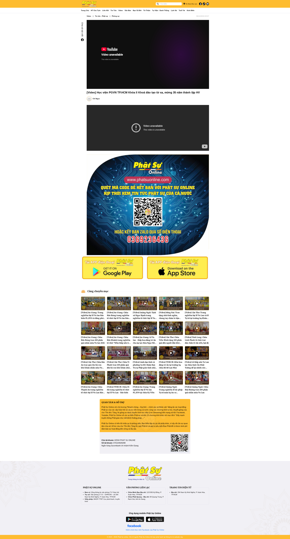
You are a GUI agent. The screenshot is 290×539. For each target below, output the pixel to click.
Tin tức (114, 10)
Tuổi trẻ (182, 10)
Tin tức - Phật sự (101, 16)
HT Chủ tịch (95, 10)
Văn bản (128, 10)
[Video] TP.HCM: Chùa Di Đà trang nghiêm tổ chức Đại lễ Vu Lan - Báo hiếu (118, 390)
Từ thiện (146, 10)
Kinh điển (190, 10)
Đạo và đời (137, 10)
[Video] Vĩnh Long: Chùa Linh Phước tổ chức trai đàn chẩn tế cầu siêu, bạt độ (197, 340)
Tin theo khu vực (191, 4)
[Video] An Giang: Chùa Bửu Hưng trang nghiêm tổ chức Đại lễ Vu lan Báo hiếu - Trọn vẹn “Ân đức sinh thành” (118, 318)
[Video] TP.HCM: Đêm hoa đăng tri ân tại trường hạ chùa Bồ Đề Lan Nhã (170, 365)
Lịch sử (174, 10)
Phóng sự (115, 16)
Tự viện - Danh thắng (160, 10)
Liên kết (105, 10)
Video (120, 10)
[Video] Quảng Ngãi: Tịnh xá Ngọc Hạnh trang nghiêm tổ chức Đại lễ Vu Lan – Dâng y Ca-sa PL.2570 (144, 318)
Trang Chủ (85, 10)
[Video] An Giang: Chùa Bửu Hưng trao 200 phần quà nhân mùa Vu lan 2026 (93, 340)
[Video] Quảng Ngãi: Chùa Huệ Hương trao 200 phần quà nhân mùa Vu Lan (196, 390)
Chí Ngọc (96, 99)
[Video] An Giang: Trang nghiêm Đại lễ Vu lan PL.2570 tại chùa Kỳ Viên (144, 390)
